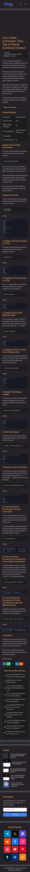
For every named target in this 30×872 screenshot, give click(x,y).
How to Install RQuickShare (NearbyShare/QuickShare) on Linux (15, 688)
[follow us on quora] (7, 849)
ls (5, 89)
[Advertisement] (15, 24)
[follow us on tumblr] (7, 857)
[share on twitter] (13, 663)
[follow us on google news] (15, 857)
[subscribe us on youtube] (15, 849)
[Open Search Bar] (21, 4)
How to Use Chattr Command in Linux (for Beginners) (17, 784)
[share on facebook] (4, 663)
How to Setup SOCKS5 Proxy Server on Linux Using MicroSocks (15, 707)
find (7, 89)
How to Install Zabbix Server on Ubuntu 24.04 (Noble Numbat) (18, 755)
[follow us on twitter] (15, 833)
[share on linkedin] (17, 663)
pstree (18, 89)
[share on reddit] (21, 663)
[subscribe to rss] (22, 857)
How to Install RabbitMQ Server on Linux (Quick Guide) (18, 777)
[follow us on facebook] (15, 841)
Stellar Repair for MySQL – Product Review (19, 763)
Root (4, 124)
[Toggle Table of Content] (19, 107)
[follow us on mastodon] (22, 833)
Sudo (9, 124)
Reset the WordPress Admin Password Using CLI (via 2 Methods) (14, 715)
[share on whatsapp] (9, 663)
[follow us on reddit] (7, 841)
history (13, 89)
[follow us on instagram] (22, 841)
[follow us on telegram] (7, 833)
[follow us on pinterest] (22, 849)
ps (10, 89)
